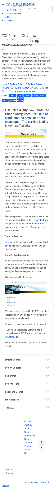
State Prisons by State (29, 435)
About (9, 469)
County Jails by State (28, 425)
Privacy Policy (31, 482)
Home (4, 84)
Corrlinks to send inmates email (26, 116)
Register (9, 242)
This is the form (40, 220)
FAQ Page (25, 333)
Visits (20, 95)
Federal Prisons (17, 84)
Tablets (5, 100)
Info (12, 95)
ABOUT (5, 24)
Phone (35, 95)
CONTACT (6, 29)
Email (5, 95)
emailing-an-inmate (26, 91)
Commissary (12, 100)
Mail (27, 95)
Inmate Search (20, 99)
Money (42, 95)
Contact (9, 473)
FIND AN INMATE (10, 18)
